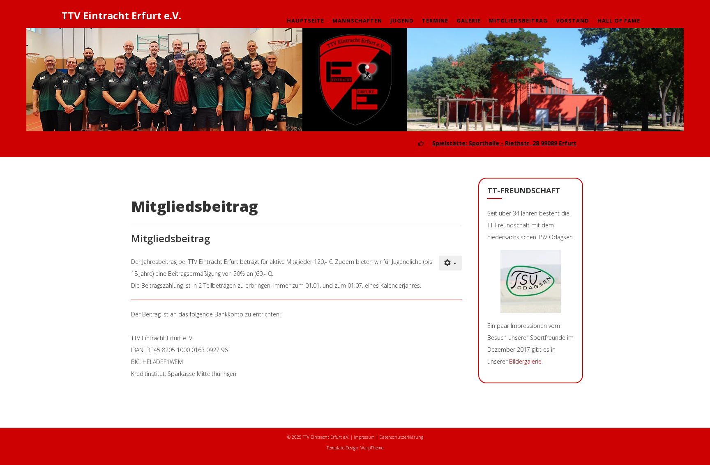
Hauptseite (305, 20)
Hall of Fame (618, 20)
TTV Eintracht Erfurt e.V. (121, 15)
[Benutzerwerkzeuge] (450, 263)
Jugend (402, 20)
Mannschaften (357, 20)
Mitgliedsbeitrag (518, 20)
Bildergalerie (525, 361)
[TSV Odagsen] (530, 281)
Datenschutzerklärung (401, 437)
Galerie (468, 20)
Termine (435, 20)
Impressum (364, 437)
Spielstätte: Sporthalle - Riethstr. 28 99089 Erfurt (504, 143)
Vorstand (572, 20)
